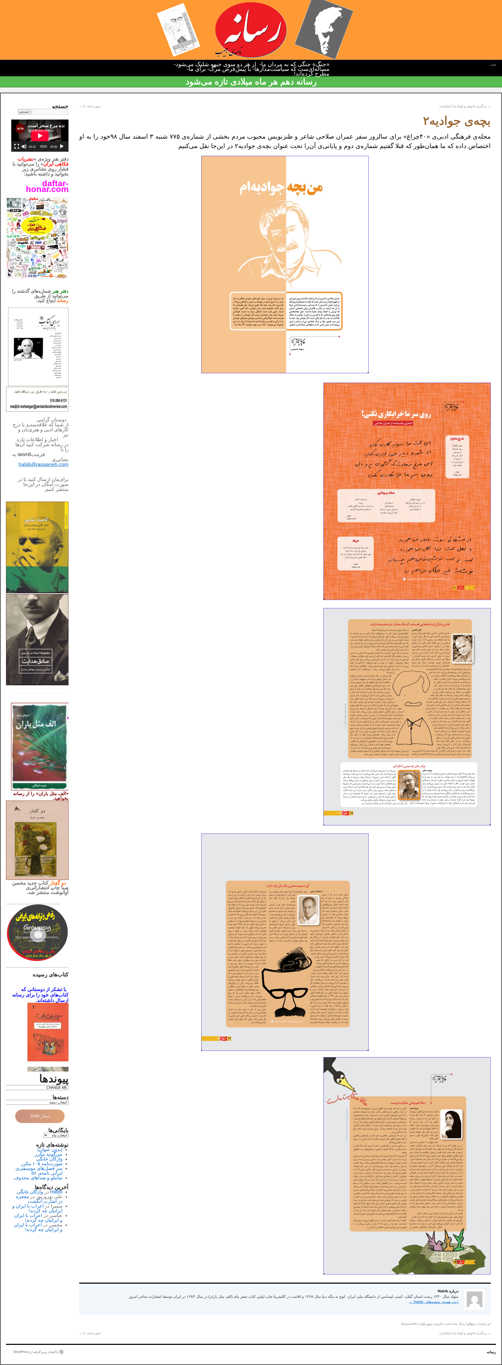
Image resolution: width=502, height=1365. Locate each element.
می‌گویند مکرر (48, 1154)
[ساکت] (24, 146)
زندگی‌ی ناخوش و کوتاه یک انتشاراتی (465, 106)
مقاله (470, 1324)
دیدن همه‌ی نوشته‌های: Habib (433, 1302)
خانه (493, 65)
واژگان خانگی (49, 1159)
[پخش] (61, 146)
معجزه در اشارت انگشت (39, 1199)
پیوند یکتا (426, 1324)
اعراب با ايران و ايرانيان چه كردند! (37, 1208)
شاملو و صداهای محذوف (38, 1177)
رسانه (491, 1352)
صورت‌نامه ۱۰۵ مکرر (41, 1163)
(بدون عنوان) (49, 1149)
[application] (40, 136)
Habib (56, 1191)
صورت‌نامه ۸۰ (90, 106)
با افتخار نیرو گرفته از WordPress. (35, 1352)
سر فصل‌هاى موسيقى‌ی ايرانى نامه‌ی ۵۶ (38, 1171)
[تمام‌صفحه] (16, 146)
